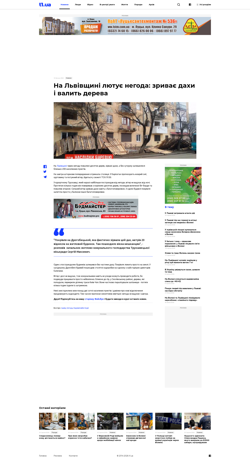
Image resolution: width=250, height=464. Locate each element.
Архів (151, 4)
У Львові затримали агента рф (180, 213)
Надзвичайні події (81, 308)
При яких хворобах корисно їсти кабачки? (80, 437)
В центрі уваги (107, 4)
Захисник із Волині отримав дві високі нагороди (136, 438)
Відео (90, 4)
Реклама (58, 456)
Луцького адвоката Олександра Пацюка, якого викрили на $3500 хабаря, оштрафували (196, 439)
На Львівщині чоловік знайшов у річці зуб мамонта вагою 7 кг (181, 261)
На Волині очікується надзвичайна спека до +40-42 (182, 280)
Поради (138, 4)
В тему (169, 206)
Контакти (73, 456)
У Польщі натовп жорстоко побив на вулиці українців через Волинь (167, 439)
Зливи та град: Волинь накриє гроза (182, 253)
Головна (42, 456)
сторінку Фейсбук (94, 299)
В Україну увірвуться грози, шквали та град (182, 271)
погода (70, 308)
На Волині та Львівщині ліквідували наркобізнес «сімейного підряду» (182, 299)
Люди (78, 4)
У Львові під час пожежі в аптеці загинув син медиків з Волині (181, 221)
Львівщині (62, 166)
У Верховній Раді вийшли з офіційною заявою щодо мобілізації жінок (110, 438)
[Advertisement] (125, 55)
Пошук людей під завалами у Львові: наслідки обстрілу (183, 289)
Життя (124, 4)
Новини (64, 4)
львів (63, 308)
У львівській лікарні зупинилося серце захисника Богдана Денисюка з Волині (182, 232)
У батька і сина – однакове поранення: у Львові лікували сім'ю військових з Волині (182, 243)
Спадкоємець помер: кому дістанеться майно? (52, 437)
